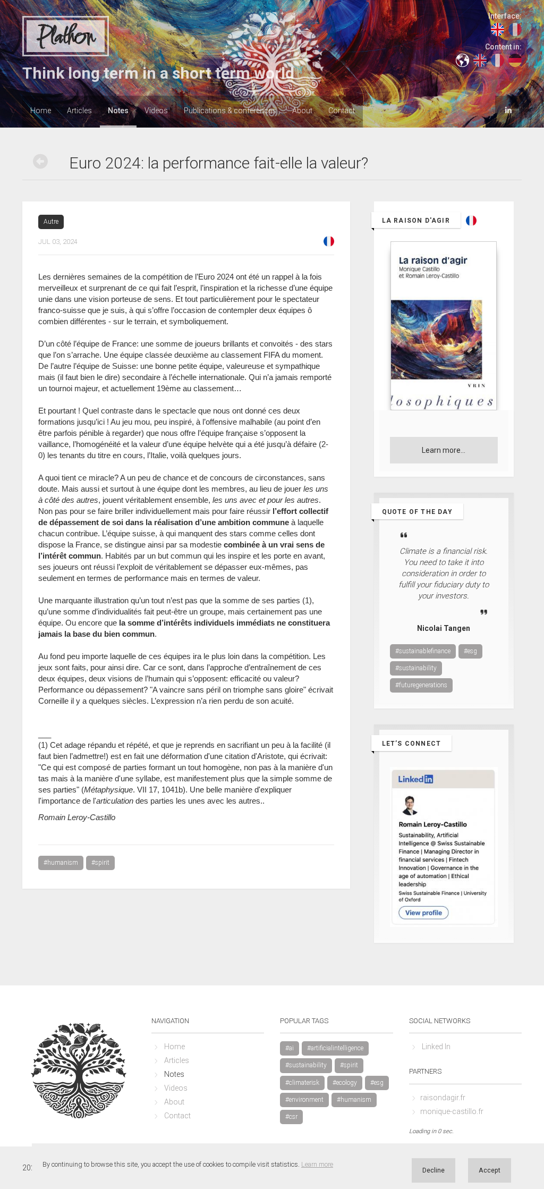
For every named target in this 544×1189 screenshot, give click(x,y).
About (302, 110)
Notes (118, 110)
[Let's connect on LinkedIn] (508, 110)
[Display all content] (462, 59)
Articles (79, 110)
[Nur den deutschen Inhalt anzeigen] (515, 59)
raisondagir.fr (442, 1097)
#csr (291, 1116)
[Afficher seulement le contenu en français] (497, 59)
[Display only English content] (480, 59)
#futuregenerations (421, 685)
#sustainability (416, 668)
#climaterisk (302, 1082)
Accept (489, 1170)
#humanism (61, 862)
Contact (341, 110)
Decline (433, 1170)
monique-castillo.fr (451, 1111)
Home (40, 110)
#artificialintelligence (335, 1048)
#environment (304, 1099)
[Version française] (329, 241)
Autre (51, 221)
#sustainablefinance (422, 651)
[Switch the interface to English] (497, 28)
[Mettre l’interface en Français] (515, 28)
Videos (156, 110)
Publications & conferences (230, 110)
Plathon (65, 36)
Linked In (436, 1046)
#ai (289, 1048)
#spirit (100, 862)
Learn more (317, 1164)
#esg (470, 651)
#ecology (345, 1082)
